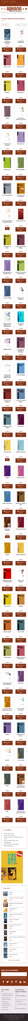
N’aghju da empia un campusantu (7, 581)
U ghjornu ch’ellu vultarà (7, 426)
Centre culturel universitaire (11, 844)
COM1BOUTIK (16, 1019)
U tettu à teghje (7, 298)
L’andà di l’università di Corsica (7, 42)
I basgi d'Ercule (13, 908)
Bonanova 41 (7, 169)
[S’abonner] (25, 974)
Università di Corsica (9, 835)
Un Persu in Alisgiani (21, 324)
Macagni (21, 606)
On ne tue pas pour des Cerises (15, 925)
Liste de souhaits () (22, 4)
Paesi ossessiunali (21, 554)
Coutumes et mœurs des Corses (21, 118)
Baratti (7, 760)
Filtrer (5, 25)
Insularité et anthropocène (16, 914)
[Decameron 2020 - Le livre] (12, 867)
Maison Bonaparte (9, 846)
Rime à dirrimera (7, 503)
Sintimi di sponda (20, 452)
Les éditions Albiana (13, 3)
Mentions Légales (14, 1017)
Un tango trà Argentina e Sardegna (20, 350)
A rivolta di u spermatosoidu (21, 786)
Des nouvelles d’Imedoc (20, 709)
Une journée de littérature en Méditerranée (7, 325)
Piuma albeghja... (20, 169)
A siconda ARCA (13, 943)
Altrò (7, 785)
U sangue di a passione (7, 401)
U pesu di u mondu (14, 919)
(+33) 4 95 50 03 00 (22, 1004)
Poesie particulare (21, 529)
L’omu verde (21, 631)
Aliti (7, 811)
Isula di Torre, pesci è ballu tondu (21, 272)
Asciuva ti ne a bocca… (21, 735)
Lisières (11, 892)
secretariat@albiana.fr (21, 1008)
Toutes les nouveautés (14, 960)
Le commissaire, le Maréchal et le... (17, 937)
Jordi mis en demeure (21, 298)
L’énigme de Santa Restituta (16, 903)
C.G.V (21, 1017)
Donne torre (7, 66)
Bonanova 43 (20, 92)
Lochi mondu (7, 657)
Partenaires (5, 1007)
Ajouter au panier (8, 49)
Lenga (7, 118)
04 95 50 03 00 (4, 3)
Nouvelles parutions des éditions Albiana (7, 994)
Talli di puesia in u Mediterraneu (7, 272)
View (7, 228)
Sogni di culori (21, 477)
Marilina (7, 92)
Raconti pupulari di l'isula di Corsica (7, 221)
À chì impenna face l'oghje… (21, 247)
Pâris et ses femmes (21, 581)
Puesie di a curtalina (7, 529)
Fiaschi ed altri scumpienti (21, 195)
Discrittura (21, 683)
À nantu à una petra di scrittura (20, 812)
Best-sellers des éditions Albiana (6, 998)
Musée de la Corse (9, 833)
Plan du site (5, 1009)
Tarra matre (21, 426)
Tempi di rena (7, 452)
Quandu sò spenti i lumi (21, 504)
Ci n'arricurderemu (7, 195)
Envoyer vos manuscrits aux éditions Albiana (6, 1003)
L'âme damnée (12, 949)
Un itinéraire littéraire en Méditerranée (7, 376)
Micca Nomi (7, 606)
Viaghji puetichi (7, 349)
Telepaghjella (12, 931)
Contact (21, 3)
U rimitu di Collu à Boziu (21, 401)
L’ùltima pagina (7, 631)
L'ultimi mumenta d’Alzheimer (21, 658)
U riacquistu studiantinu (21, 41)
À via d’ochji (21, 760)
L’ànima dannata (13, 954)
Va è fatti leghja (21, 375)
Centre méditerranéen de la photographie (11, 841)
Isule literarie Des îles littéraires (7, 683)
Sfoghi (7, 477)
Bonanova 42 (20, 144)
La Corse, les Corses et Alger (16, 898)
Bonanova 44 (20, 66)
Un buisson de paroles (7, 144)
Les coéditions (7, 830)
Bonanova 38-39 (20, 221)
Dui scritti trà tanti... (7, 247)
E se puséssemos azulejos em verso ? (7, 709)
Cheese (7, 734)
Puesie (7, 554)
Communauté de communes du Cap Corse (13, 838)
